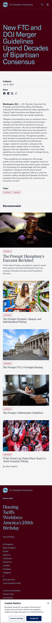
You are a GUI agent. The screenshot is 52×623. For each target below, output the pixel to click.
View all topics (8, 537)
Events (5, 551)
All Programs (8, 544)
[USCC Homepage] (26, 490)
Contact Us (7, 562)
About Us (6, 555)
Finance (17, 192)
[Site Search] (42, 4)
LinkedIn (6, 565)
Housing (10, 506)
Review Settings (16, 618)
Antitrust (7, 192)
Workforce (12, 517)
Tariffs (9, 512)
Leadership (7, 558)
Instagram (7, 572)
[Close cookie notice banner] (48, 603)
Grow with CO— (9, 579)
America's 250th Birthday (18, 525)
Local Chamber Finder (12, 583)
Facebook (7, 569)
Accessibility (8, 598)
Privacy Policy (8, 594)
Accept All (34, 618)
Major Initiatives (9, 548)
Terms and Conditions (11, 590)
